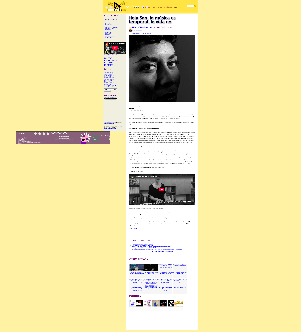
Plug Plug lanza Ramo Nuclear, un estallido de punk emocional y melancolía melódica (152, 246)
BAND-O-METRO (138, 30)
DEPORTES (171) (109, 26)
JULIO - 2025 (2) (108, 80)
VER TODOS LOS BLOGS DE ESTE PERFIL (162, 251)
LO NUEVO (108, 63)
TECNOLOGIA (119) (109, 36)
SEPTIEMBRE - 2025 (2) (110, 77)
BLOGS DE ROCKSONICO (141, 27)
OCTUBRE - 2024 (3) (109, 86)
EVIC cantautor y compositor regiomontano (142, 245)
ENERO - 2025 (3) (108, 84)
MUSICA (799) (108, 32)
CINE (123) (107, 23)
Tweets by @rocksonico (110, 97)
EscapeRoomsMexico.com (110, 128)
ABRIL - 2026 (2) (108, 74)
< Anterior (143, 33)
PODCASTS (108, 65)
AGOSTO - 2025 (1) (109, 79)
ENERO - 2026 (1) (108, 76)
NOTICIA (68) (108, 33)
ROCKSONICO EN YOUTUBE (111, 54)
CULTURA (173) (108, 24)
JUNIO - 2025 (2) (108, 81)
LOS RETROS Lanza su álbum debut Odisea (142, 244)
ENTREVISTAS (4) (109, 28)
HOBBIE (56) (108, 31)
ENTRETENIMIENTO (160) (111, 27)
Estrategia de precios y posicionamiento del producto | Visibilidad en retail (137, 289)
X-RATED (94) (108, 37)
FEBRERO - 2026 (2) (109, 75)
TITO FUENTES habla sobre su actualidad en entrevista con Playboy (165, 289)
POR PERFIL (108, 58)
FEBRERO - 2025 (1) (109, 83)
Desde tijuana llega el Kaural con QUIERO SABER (144, 247)
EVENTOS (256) (108, 29)
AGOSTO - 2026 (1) (109, 72)
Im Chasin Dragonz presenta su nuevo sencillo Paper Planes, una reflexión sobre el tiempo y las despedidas (157, 249)
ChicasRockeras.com (109, 123)
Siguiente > (149, 33)
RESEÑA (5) (108, 34)
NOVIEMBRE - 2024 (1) (110, 85)
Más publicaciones (136, 33)
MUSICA (136, 228)
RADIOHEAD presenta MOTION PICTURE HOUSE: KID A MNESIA (165, 274)
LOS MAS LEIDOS (110, 61)
